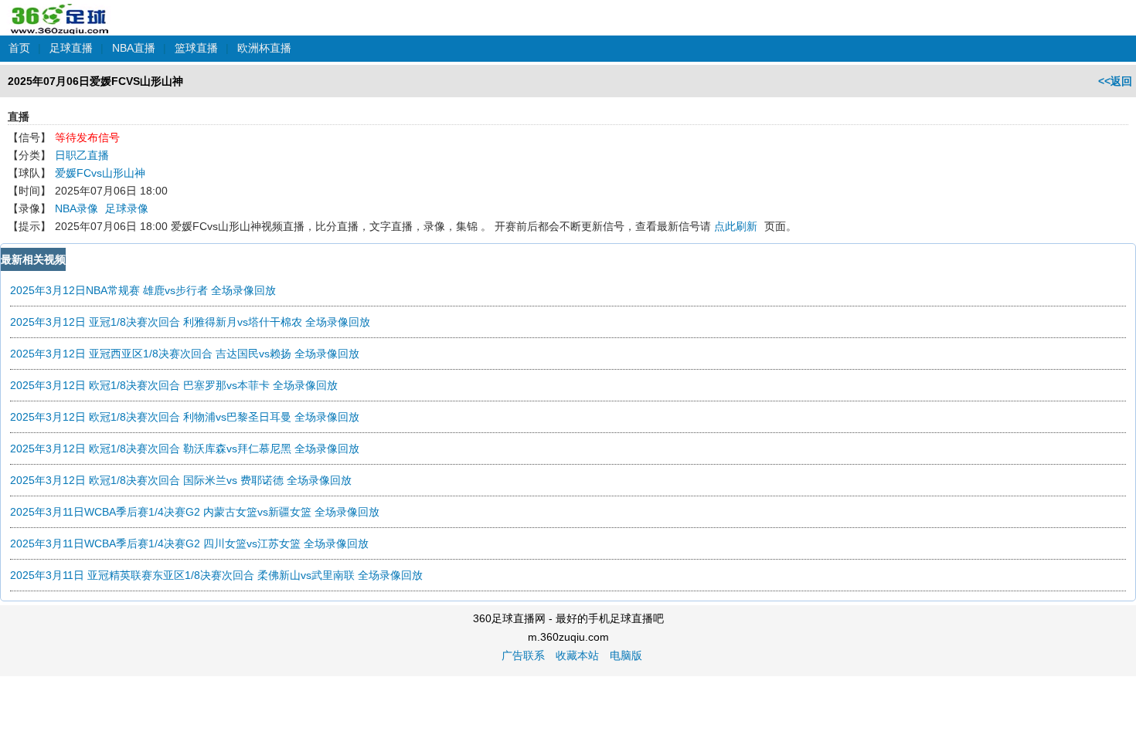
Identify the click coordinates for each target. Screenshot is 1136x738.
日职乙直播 (82, 155)
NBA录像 (76, 208)
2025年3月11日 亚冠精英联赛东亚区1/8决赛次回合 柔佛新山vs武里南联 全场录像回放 (216, 575)
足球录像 (126, 208)
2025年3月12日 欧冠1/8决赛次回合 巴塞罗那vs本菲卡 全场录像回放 (174, 385)
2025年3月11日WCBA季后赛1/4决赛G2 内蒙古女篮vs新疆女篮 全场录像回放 (194, 512)
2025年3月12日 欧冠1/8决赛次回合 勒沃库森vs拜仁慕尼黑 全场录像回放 (184, 448)
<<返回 (1115, 81)
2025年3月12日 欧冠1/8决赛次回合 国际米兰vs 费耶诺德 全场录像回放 (181, 480)
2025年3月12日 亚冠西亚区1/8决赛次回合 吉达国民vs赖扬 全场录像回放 (184, 353)
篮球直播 (196, 48)
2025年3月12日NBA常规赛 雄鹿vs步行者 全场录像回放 (143, 290)
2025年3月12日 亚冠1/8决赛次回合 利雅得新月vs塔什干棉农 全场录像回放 (190, 322)
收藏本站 (577, 655)
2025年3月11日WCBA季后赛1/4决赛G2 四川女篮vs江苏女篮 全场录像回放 (189, 543)
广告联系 (523, 655)
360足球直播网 (60, 11)
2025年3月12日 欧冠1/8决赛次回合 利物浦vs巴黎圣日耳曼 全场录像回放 (184, 417)
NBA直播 (133, 48)
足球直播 (71, 48)
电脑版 (626, 655)
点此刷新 (735, 226)
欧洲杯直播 (264, 48)
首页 (19, 48)
